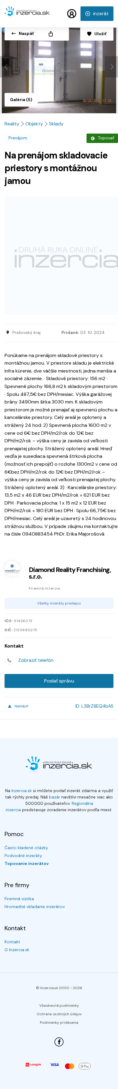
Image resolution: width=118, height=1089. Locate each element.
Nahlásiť (21, 706)
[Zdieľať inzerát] (52, 34)
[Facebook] (59, 1041)
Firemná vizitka (19, 898)
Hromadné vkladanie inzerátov (35, 906)
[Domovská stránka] (27, 14)
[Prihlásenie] (71, 13)
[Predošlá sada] (6, 66)
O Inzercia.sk (17, 949)
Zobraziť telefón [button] (36, 660)
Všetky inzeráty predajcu (59, 603)
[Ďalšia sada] (111, 66)
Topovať (106, 138)
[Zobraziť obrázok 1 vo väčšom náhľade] (59, 68)
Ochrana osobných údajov (59, 1014)
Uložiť (100, 33)
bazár (54, 797)
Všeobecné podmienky (59, 1005)
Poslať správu (59, 681)
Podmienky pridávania (59, 1022)
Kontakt (12, 941)
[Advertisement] (59, 255)
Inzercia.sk (21, 790)
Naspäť (26, 33)
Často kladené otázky (26, 847)
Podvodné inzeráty (23, 855)
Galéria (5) (21, 99)
